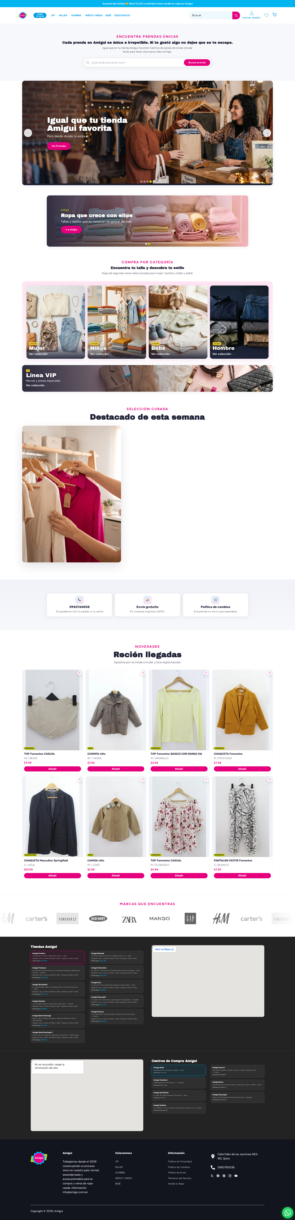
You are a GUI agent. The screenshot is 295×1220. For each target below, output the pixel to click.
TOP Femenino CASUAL (39, 753)
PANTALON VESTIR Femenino (233, 860)
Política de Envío (177, 1172)
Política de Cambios (179, 1167)
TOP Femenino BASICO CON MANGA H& (176, 753)
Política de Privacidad (180, 1161)
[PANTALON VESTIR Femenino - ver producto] (242, 816)
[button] (276, 15)
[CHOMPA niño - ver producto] (116, 710)
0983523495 (102, 975)
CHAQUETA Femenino (228, 753)
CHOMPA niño (96, 753)
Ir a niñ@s (71, 229)
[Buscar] (236, 15)
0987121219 (44, 994)
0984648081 (43, 961)
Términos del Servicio (179, 1178)
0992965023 (103, 1021)
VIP (117, 1161)
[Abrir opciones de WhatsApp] (287, 1212)
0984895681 (102, 990)
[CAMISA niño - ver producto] (116, 816)
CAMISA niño (95, 860)
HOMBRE (120, 1172)
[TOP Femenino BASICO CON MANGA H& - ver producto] (179, 710)
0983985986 (43, 1009)
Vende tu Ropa (176, 1183)
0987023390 (44, 977)
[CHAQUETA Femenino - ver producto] (242, 710)
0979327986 (102, 961)
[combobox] (214, 15)
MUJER (119, 1167)
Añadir (52, 768)
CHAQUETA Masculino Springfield (46, 860)
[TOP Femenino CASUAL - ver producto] (52, 710)
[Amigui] (22, 15)
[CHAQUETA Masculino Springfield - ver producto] (52, 816)
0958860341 (43, 1040)
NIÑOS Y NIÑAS (123, 1178)
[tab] (141, 182)
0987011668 (43, 1025)
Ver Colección (60, 144)
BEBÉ (118, 1183)
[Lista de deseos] (266, 15)
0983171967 (102, 1004)
